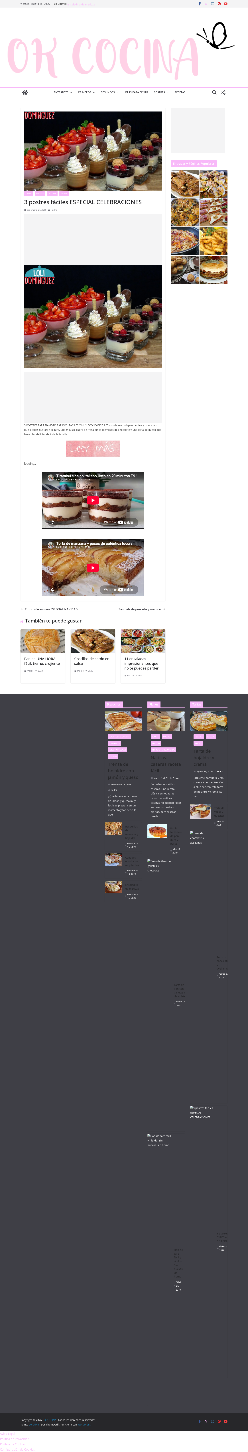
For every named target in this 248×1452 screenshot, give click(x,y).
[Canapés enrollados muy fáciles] (114, 866)
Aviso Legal (7, 1434)
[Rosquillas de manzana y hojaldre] (114, 836)
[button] (70, 92)
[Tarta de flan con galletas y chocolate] (159, 995)
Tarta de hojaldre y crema (204, 757)
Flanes (155, 736)
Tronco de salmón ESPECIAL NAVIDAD (51, 609)
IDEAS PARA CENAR (136, 92)
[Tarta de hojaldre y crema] (209, 721)
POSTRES (159, 92)
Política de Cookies (13, 1444)
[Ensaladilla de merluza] (114, 891)
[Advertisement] (93, 239)
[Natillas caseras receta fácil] (166, 721)
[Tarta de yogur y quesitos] (201, 816)
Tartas (64, 193)
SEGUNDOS (108, 92)
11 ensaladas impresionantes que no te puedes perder (141, 663)
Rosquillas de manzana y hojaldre (132, 832)
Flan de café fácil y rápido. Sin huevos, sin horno (178, 1263)
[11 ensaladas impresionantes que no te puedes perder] (143, 632)
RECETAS (180, 92)
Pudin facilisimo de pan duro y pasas (176, 836)
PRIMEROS (84, 92)
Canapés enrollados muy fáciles (86, 3)
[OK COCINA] (25, 92)
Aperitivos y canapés (119, 736)
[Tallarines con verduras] (185, 241)
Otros (29, 193)
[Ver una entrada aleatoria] (223, 92)
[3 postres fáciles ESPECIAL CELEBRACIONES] (202, 1242)
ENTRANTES (61, 92)
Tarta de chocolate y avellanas (222, 962)
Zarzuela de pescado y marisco (140, 609)
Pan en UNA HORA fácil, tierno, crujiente (42, 661)
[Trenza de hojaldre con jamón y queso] (123, 721)
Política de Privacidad (14, 1439)
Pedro (54, 209)
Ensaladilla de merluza (132, 886)
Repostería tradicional (163, 750)
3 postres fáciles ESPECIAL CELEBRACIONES (227, 1237)
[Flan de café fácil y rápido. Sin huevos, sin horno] (159, 1270)
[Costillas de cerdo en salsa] (93, 632)
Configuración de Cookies (17, 1449)
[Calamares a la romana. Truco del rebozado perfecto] (213, 241)
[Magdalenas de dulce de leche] (185, 270)
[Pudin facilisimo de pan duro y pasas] (157, 840)
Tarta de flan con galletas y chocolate (180, 990)
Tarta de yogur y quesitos (219, 811)
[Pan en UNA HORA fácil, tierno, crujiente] (43, 632)
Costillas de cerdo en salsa (91, 661)
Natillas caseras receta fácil (166, 764)
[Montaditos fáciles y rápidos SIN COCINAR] (213, 212)
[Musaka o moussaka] (213, 270)
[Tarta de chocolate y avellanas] (202, 967)
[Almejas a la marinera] (213, 184)
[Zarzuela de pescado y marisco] (185, 212)
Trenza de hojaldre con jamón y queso (123, 770)
